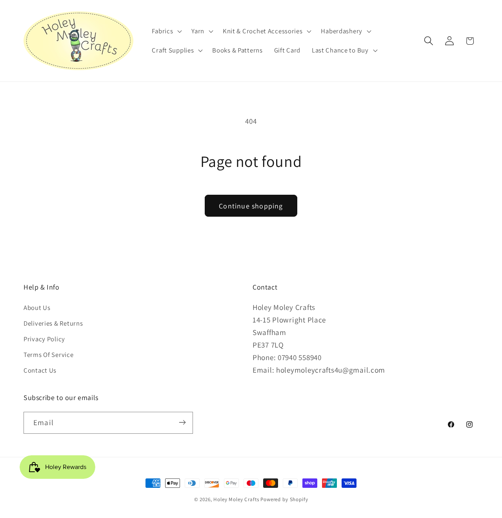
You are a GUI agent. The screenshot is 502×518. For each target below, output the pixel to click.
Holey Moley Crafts (236, 499)
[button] (166, 31)
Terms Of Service (49, 355)
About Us (37, 308)
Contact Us (40, 370)
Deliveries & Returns (53, 323)
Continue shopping (251, 205)
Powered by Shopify (284, 499)
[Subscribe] (182, 422)
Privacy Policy (44, 339)
